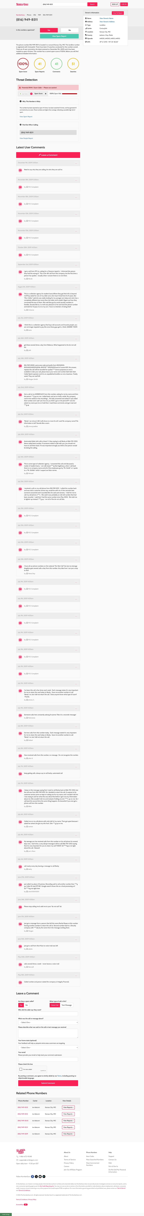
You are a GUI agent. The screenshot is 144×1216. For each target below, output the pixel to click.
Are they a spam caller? (26, 1001)
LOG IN (124, 4)
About (66, 1156)
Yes (49, 30)
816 (35, 15)
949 (39, 15)
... (76, 163)
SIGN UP (115, 4)
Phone (29, 15)
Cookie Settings (6, 1214)
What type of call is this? (58, 1001)
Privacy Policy (69, 1163)
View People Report (26, 138)
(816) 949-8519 (23, 1134)
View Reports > (68, 1107)
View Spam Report (59, 36)
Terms (59, 1076)
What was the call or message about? (30, 1018)
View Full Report (117, 13)
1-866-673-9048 (25, 1156)
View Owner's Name (106, 18)
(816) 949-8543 (23, 1121)
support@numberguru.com (28, 1160)
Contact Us (112, 1160)
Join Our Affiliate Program (73, 1170)
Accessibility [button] (19, 1204)
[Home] (22, 4)
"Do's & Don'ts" (121, 1188)
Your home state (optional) (27, 1040)
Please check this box (25, 1064)
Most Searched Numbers (95, 1160)
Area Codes (90, 1156)
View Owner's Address (107, 22)
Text (67, 1005)
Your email (21, 1052)
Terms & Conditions (24, 1190)
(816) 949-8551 (23, 1127)
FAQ (110, 1163)
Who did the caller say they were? (29, 1010)
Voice (54, 1005)
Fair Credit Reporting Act (47, 1186)
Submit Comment (48, 1083)
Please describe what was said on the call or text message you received (42, 1027)
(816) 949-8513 (23, 1107)
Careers (66, 1166)
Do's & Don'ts (113, 1166)
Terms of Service (70, 1160)
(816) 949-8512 (23, 1114)
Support (111, 1156)
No (70, 30)
